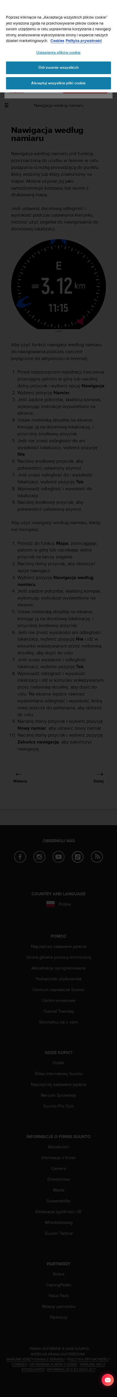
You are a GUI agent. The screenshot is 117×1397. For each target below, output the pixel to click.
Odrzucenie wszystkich (58, 67)
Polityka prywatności (84, 41)
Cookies (57, 41)
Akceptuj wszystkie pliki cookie (58, 83)
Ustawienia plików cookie (58, 52)
